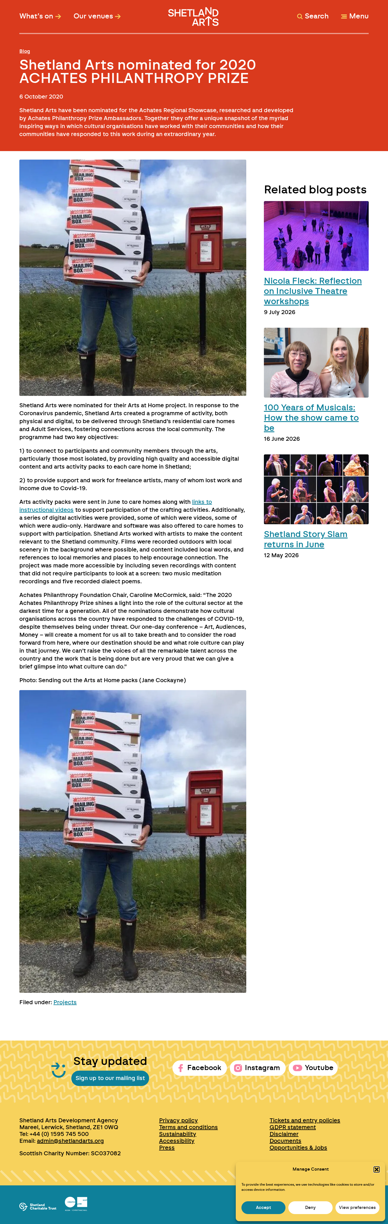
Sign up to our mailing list (110, 1078)
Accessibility (177, 1141)
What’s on (36, 16)
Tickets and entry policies (305, 1120)
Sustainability (177, 1134)
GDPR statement (293, 1127)
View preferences (357, 1208)
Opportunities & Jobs (298, 1148)
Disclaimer (284, 1134)
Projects (65, 1002)
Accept (263, 1208)
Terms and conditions (188, 1127)
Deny (310, 1208)
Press (167, 1148)
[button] (376, 1169)
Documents (285, 1141)
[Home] (194, 14)
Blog (24, 51)
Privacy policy (178, 1120)
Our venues (93, 16)
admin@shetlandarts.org (70, 1141)
